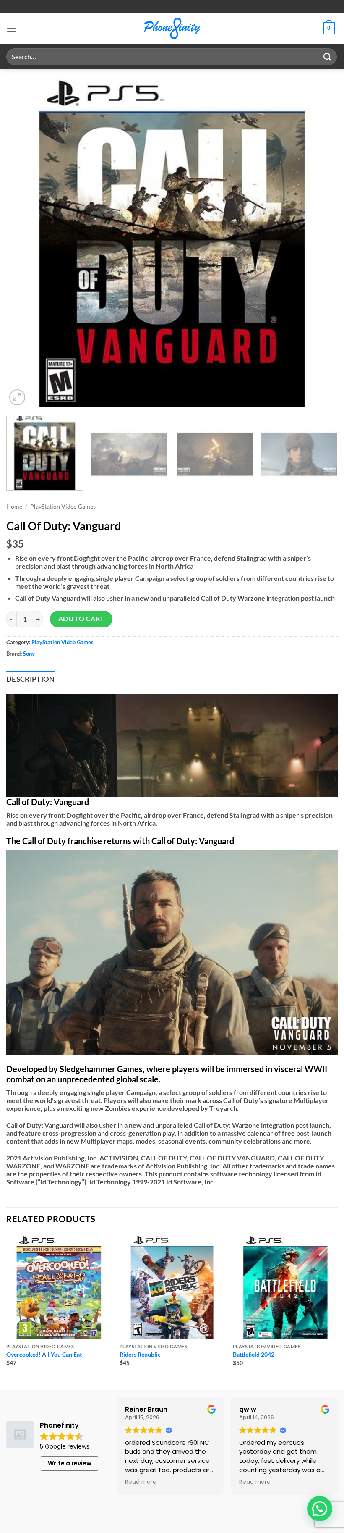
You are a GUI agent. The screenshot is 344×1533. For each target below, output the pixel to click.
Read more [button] (140, 1482)
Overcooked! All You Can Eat (44, 1354)
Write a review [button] (69, 1463)
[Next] (320, 241)
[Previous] (23, 241)
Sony (29, 653)
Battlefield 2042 (253, 1354)
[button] (11, 28)
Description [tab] (30, 679)
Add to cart (81, 618)
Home (14, 506)
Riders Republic (140, 1354)
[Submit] (327, 56)
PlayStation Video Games (63, 506)
